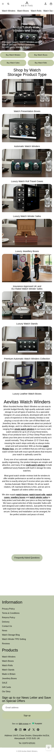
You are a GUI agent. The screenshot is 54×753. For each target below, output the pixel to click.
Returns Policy (8, 617)
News (4, 630)
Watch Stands (8, 670)
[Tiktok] (29, 729)
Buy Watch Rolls (41, 63)
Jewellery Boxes (9, 678)
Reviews (6, 643)
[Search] (8, 4)
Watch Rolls (36, 11)
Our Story (6, 691)
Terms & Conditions (10, 613)
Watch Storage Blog (11, 635)
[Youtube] (24, 729)
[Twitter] (33, 729)
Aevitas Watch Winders (29, 751)
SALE (4, 683)
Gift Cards (6, 687)
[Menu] (3, 4)
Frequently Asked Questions (27, 558)
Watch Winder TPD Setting (14, 639)
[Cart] (51, 4)
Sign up (27, 715)
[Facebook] (15, 729)
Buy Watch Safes (13, 63)
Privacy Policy (8, 609)
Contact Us (7, 626)
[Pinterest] (38, 729)
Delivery (5, 622)
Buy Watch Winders (13, 55)
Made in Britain (8, 674)
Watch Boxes (23, 11)
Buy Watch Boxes (40, 55)
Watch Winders (8, 11)
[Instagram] (20, 729)
